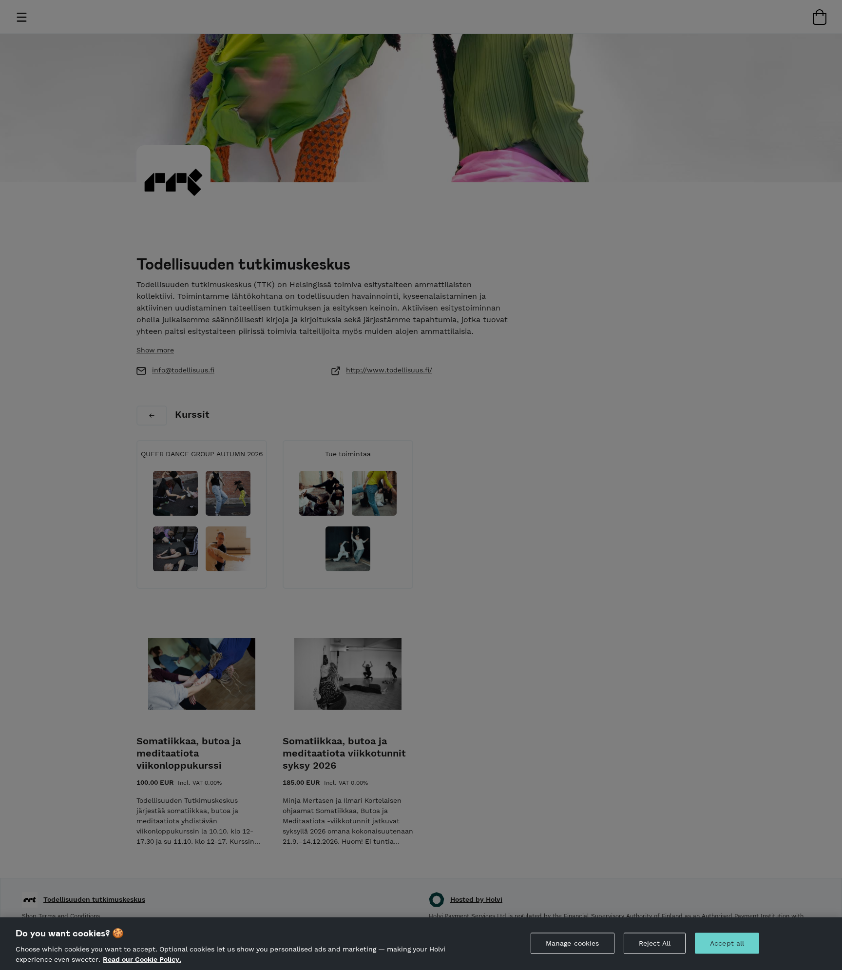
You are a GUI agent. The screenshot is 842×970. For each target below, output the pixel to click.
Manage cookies (572, 943)
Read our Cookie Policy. (142, 959)
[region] (421, 943)
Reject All (654, 943)
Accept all (727, 943)
